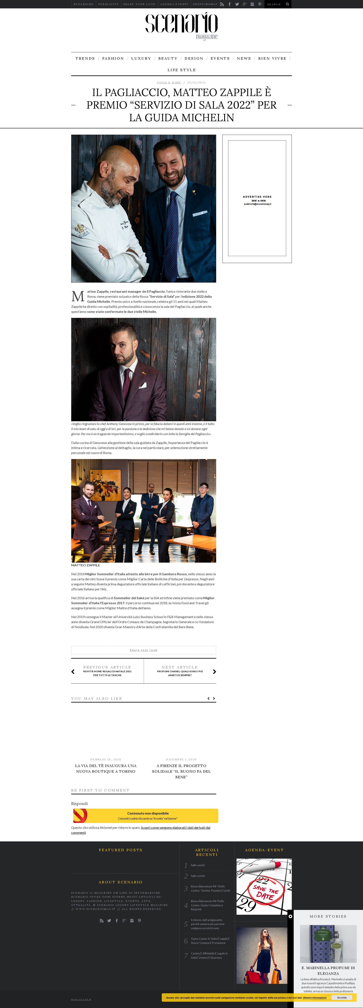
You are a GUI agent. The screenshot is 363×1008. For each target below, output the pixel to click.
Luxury (141, 58)
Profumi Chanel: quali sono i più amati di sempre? (180, 671)
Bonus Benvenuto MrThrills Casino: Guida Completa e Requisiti (207, 905)
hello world (198, 865)
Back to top (80, 999)
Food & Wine (169, 82)
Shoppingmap (205, 4)
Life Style (182, 69)
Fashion (113, 58)
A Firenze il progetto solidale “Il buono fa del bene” (181, 771)
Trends (85, 58)
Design (194, 58)
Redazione (84, 4)
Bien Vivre (272, 58)
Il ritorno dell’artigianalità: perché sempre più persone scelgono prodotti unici (207, 924)
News (244, 58)
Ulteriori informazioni (314, 997)
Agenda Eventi (174, 4)
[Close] (290, 916)
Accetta (342, 997)
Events (220, 58)
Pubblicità (108, 4)
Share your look (139, 4)
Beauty (168, 58)
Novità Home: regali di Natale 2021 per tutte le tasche (107, 671)
